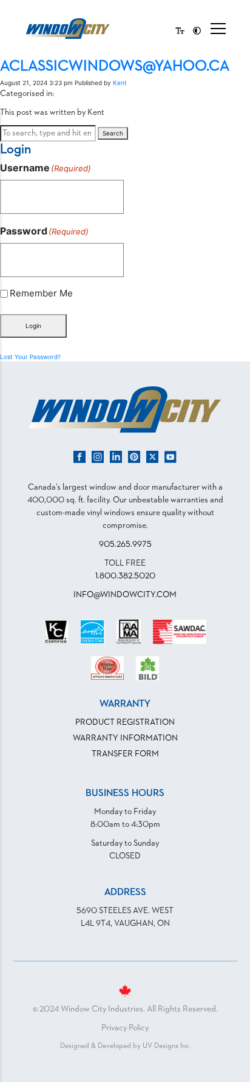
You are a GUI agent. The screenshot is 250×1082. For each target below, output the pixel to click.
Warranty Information (125, 738)
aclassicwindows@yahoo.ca (114, 66)
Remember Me (41, 293)
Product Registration (125, 722)
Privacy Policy (125, 1028)
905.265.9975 (125, 544)
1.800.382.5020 (125, 576)
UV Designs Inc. (167, 1046)
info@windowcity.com (125, 595)
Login (33, 325)
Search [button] (113, 133)
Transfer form (125, 754)
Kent (120, 82)
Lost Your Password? (30, 356)
